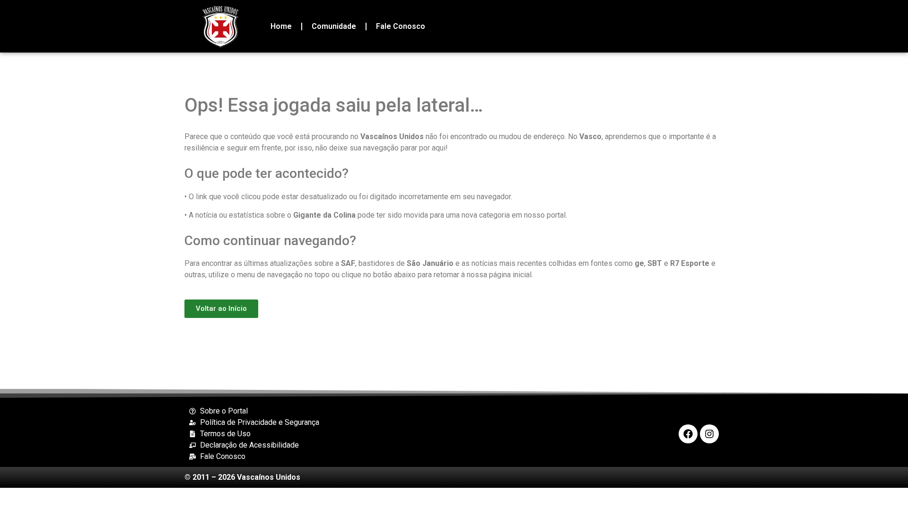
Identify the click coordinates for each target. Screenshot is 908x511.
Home (281, 26)
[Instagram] (709, 433)
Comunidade (334, 26)
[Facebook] (688, 433)
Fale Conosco (400, 26)
